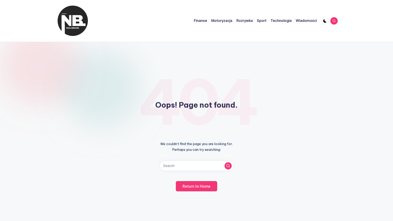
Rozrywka (244, 21)
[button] (228, 165)
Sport (262, 21)
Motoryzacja (221, 21)
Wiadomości (306, 21)
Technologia (281, 21)
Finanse (200, 21)
